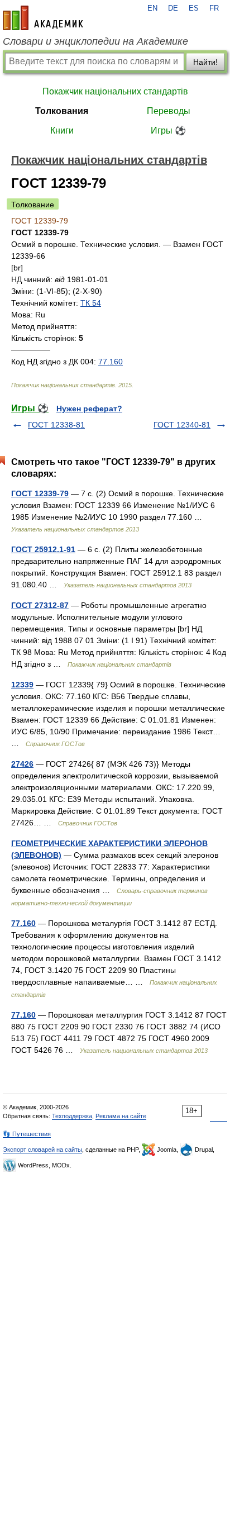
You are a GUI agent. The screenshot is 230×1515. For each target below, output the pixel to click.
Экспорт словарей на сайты (42, 1149)
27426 (22, 763)
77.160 (110, 361)
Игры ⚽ (168, 130)
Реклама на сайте (120, 1116)
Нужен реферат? (89, 408)
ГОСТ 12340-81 (182, 424)
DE (173, 8)
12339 (22, 684)
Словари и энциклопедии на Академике (95, 41)
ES (194, 8)
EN (152, 8)
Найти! (205, 62)
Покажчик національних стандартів (115, 91)
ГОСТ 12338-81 (56, 424)
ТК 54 (90, 302)
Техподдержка (72, 1116)
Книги (62, 130)
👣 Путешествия (27, 1134)
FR (214, 8)
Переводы (168, 111)
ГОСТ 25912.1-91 (43, 549)
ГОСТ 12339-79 (40, 493)
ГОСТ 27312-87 (40, 605)
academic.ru (43, 18)
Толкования (61, 111)
